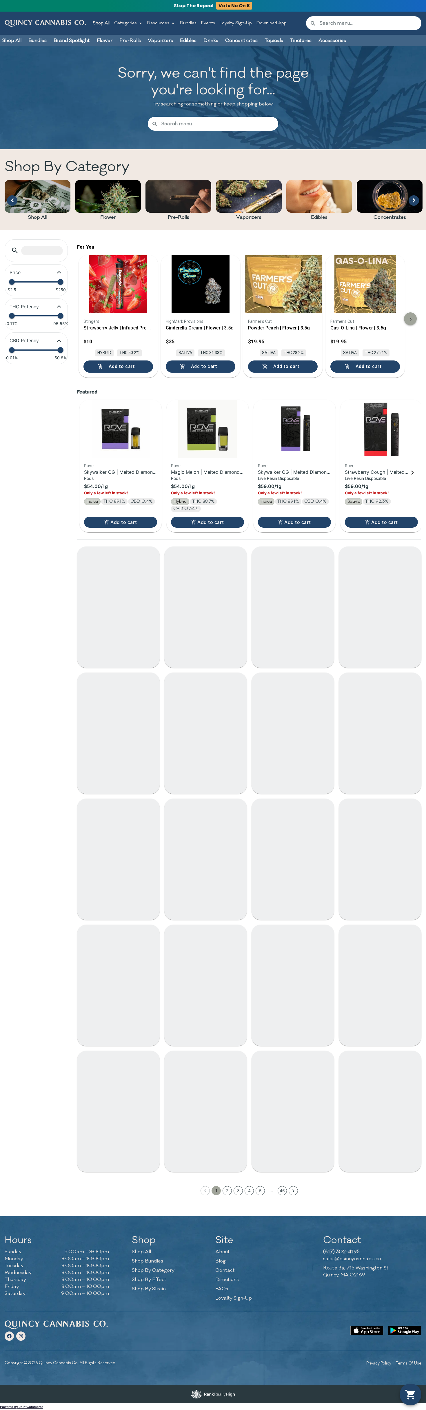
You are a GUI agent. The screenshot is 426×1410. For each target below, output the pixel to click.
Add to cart (123, 522)
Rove (89, 465)
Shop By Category (153, 1270)
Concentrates (390, 217)
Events (208, 23)
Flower (108, 217)
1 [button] (216, 1190)
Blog (220, 1261)
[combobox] (368, 23)
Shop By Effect (149, 1279)
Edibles (319, 217)
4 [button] (249, 1190)
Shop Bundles (147, 1261)
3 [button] (238, 1190)
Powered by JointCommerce (21, 1407)
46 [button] (282, 1190)
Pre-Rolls (178, 217)
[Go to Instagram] (21, 1336)
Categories (125, 23)
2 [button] (227, 1190)
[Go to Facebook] (9, 1336)
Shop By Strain (149, 1289)
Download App (271, 23)
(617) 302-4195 (341, 1252)
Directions (227, 1279)
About (222, 1252)
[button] (15, 250)
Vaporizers (248, 217)
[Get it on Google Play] (404, 1330)
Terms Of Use (408, 1363)
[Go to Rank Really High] (213, 1394)
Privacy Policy (378, 1363)
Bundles (188, 23)
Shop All (101, 23)
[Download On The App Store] (367, 1330)
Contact (225, 1270)
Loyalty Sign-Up (236, 23)
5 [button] (260, 1190)
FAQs (221, 1289)
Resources (158, 23)
